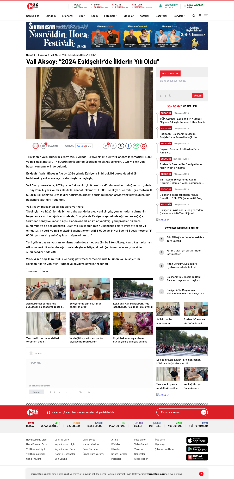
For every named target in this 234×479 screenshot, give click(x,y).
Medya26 (30, 55)
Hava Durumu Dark (36, 444)
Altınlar (115, 439)
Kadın (94, 15)
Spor (82, 15)
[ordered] (67, 392)
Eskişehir (42, 55)
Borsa (30, 424)
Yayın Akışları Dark (65, 449)
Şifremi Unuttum (164, 449)
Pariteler (155, 424)
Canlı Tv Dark (62, 439)
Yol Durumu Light (35, 449)
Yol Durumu (175, 424)
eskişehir (32, 271)
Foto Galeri (110, 15)
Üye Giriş (160, 439)
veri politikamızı (155, 473)
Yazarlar (144, 15)
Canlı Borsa (89, 439)
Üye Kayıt (160, 444)
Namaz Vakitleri (50, 424)
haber (45, 271)
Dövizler (115, 444)
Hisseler (137, 424)
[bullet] (72, 392)
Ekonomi (67, 15)
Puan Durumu (117, 424)
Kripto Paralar (198, 424)
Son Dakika (32, 15)
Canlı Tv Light (33, 458)
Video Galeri (140, 444)
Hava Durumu (94, 424)
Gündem (51, 15)
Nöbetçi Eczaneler (65, 453)
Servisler (179, 15)
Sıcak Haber (141, 458)
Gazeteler (161, 15)
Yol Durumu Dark (35, 453)
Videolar (129, 15)
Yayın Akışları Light (65, 444)
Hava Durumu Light (36, 439)
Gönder (37, 391)
